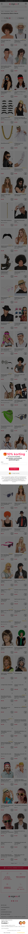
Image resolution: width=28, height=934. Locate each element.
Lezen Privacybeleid (5, 928)
